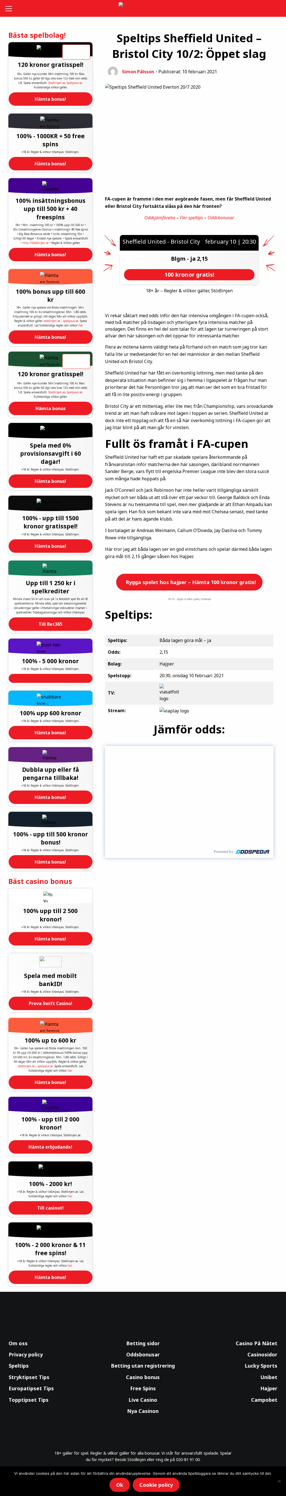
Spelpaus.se (74, 83)
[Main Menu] (10, 8)
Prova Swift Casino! (50, 1003)
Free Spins (143, 1388)
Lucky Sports (261, 1365)
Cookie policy (156, 1484)
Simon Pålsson (138, 72)
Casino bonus (143, 1377)
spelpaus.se (70, 321)
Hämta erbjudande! (50, 1147)
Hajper (268, 1388)
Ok (119, 1484)
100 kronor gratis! (189, 274)
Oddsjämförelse (159, 218)
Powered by (223, 852)
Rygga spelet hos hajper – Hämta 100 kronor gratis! (190, 582)
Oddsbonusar (221, 218)
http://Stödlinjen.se (36, 243)
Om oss (18, 1343)
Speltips (19, 1365)
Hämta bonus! (50, 99)
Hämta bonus (50, 408)
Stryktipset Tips (29, 1377)
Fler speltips (191, 218)
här (80, 325)
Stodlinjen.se (56, 83)
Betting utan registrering (143, 1365)
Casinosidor (262, 1354)
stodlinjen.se (52, 321)
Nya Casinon (143, 1411)
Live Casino (142, 1399)
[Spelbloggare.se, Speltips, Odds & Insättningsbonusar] (143, 8)
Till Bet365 (50, 624)
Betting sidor (143, 1343)
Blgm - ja (184, 258)
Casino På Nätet (256, 1343)
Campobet (264, 1399)
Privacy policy (26, 1354)
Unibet (268, 1377)
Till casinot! (50, 1208)
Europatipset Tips (31, 1388)
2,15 (202, 258)
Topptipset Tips (29, 1399)
